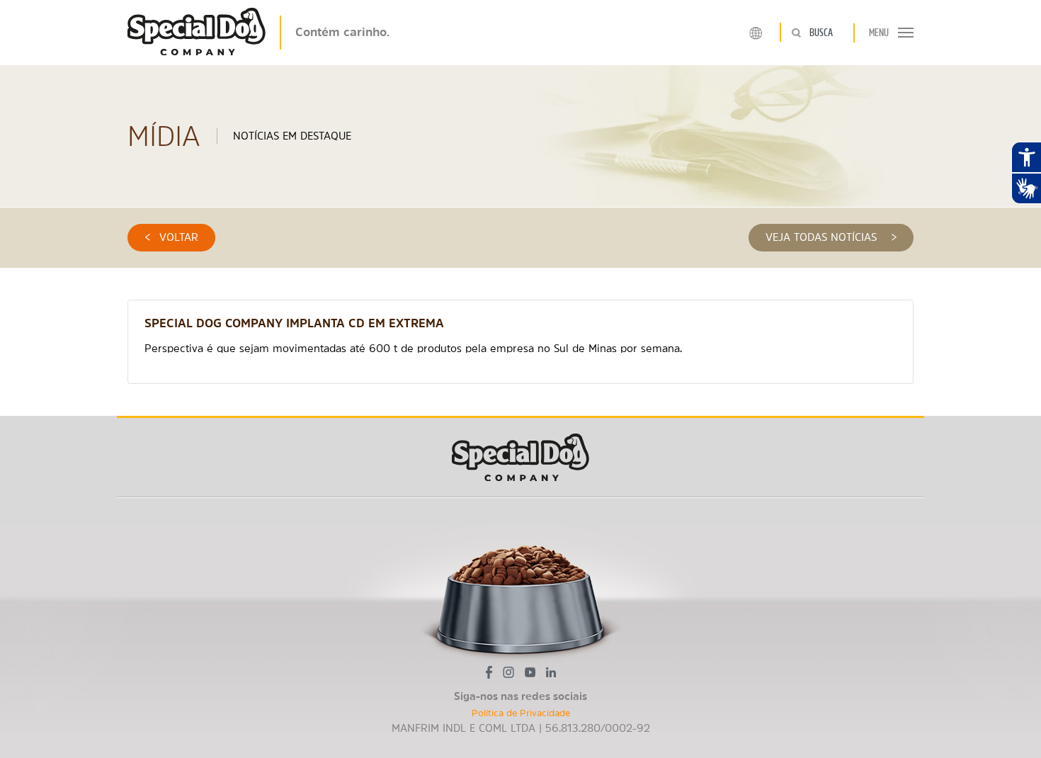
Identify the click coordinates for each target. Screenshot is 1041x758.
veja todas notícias (831, 237)
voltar (171, 237)
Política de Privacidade (521, 713)
